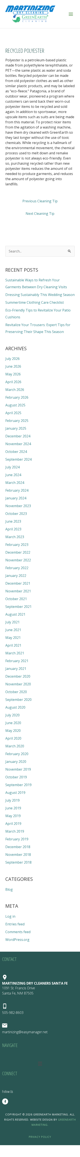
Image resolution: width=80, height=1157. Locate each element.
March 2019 (14, 831)
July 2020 (12, 715)
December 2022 (17, 552)
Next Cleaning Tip (40, 213)
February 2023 (16, 544)
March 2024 (14, 482)
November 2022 (18, 560)
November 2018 (18, 854)
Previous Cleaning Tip (40, 201)
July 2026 (12, 358)
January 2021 (15, 668)
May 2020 (13, 730)
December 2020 (17, 676)
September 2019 (18, 784)
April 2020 (13, 738)
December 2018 (17, 846)
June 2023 (13, 521)
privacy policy (40, 1137)
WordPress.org (17, 939)
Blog (9, 889)
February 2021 (16, 660)
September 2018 (18, 862)
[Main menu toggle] (71, 14)
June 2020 (13, 722)
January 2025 (15, 428)
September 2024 (18, 459)
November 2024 (18, 443)
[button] (40, 1063)
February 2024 (16, 490)
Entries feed (15, 924)
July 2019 (12, 800)
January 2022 (15, 575)
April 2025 (13, 412)
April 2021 (13, 645)
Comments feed (18, 931)
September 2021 (18, 606)
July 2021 (12, 622)
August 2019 (15, 792)
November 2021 (18, 591)
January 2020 (15, 761)
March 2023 (14, 536)
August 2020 (15, 707)
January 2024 (15, 498)
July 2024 (12, 467)
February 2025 (16, 420)
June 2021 (13, 629)
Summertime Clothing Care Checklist (34, 302)
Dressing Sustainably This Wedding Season (40, 294)
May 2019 (13, 815)
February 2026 (16, 397)
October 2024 (16, 451)
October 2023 (16, 513)
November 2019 (18, 769)
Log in (10, 916)
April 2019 (13, 823)
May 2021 (13, 637)
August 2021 (15, 614)
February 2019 (16, 839)
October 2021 (16, 598)
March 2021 (14, 653)
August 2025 (15, 405)
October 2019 (16, 777)
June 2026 (13, 366)
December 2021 (17, 583)
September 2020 (18, 699)
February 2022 (16, 567)
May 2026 (13, 374)
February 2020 (16, 753)
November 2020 (18, 684)
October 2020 (16, 691)
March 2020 (14, 746)
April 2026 (13, 381)
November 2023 (18, 505)
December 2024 (17, 436)
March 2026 (14, 389)
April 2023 (13, 529)
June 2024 (13, 474)
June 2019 (13, 808)
